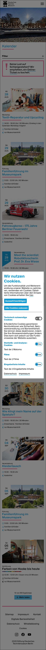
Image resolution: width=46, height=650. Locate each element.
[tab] (19, 318)
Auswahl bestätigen (15, 301)
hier (31, 295)
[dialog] (23, 325)
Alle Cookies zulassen (16, 308)
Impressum (24, 373)
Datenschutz (10, 373)
